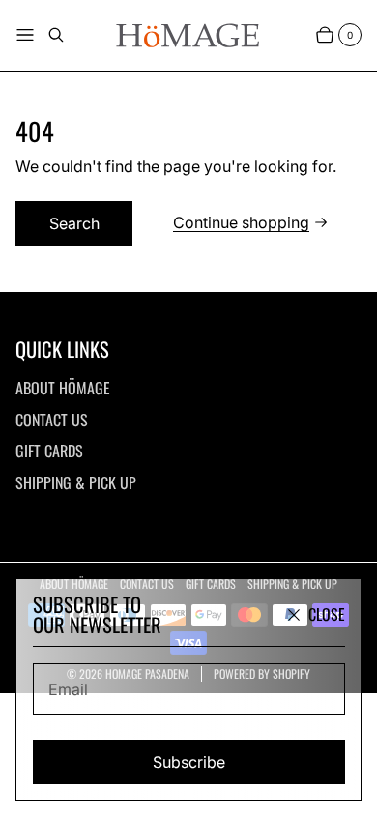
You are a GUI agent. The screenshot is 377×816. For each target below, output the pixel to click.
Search (74, 223)
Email (68, 689)
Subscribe (189, 762)
